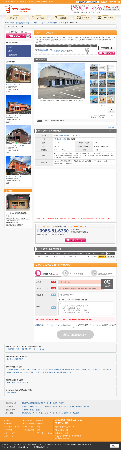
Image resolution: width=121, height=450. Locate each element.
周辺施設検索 (29, 430)
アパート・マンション (45, 433)
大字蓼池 (54, 406)
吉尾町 (56, 369)
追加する (111, 256)
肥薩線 (38, 410)
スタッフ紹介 (29, 427)
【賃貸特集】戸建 (13, 349)
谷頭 (69, 413)
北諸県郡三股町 (17, 359)
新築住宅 (40, 420)
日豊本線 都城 (12, 55)
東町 (13, 372)
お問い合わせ (29, 423)
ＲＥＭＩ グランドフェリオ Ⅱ (16, 145)
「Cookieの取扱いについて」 (24, 447)
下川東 (62, 369)
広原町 (95, 369)
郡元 (100, 369)
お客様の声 (28, 420)
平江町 (40, 369)
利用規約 (39, 325)
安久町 (24, 406)
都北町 (67, 369)
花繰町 (51, 369)
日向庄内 (25, 382)
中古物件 (40, 423)
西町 (104, 369)
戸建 (38, 430)
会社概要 (9, 423)
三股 (40, 413)
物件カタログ (10, 436)
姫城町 (9, 372)
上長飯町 (22, 369)
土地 (38, 427)
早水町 (34, 369)
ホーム (8, 420)
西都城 (13, 382)
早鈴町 (16, 369)
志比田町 (63, 372)
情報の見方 (112, 127)
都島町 (84, 369)
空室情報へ (106, 48)
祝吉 (44, 372)
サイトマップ (10, 433)
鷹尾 (60, 406)
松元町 (56, 372)
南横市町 (19, 372)
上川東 (46, 50)
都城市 (42, 50)
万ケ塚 (52, 413)
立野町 (45, 369)
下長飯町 (32, 372)
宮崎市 (55, 403)
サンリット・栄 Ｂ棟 (13, 85)
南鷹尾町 (87, 406)
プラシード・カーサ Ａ (14, 176)
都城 (62, 51)
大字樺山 (31, 406)
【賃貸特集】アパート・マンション (32, 349)
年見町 (109, 369)
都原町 (78, 369)
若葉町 (73, 369)
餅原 (65, 413)
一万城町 (10, 369)
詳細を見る (102, 256)
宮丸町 (28, 369)
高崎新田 (76, 413)
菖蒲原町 (50, 372)
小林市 (9, 359)
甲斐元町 (39, 372)
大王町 (25, 372)
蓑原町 (90, 369)
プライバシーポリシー (53, 325)
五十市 (18, 382)
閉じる (114, 446)
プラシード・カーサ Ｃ (14, 115)
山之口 (46, 413)
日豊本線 (57, 51)
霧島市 (61, 403)
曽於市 (43, 403)
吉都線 (32, 410)
